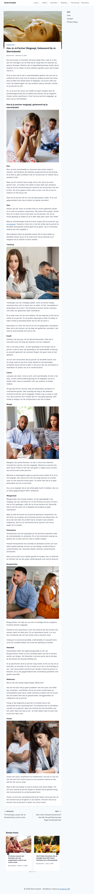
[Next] (57, 853)
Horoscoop (75, 3)
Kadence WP (65, 889)
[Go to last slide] (8, 853)
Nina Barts (13, 865)
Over (69, 15)
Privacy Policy (72, 22)
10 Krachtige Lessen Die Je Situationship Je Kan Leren (15, 814)
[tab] (32, 871)
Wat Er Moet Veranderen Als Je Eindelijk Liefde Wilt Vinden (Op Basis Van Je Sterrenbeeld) (46, 858)
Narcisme (85, 3)
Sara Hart (11, 55)
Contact (70, 19)
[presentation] (18, 844)
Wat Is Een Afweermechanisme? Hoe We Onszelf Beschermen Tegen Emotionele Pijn (48, 816)
